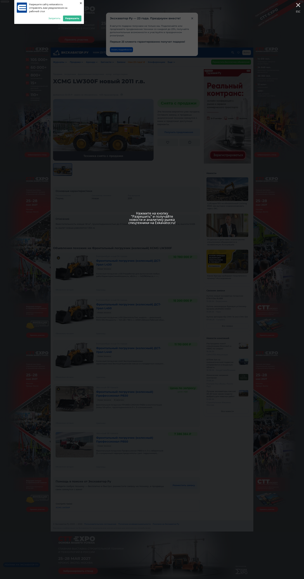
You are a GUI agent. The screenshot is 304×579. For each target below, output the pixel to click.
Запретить (54, 18)
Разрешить (72, 18)
